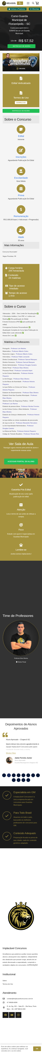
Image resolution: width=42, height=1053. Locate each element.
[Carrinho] (37, 3)
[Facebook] (6, 1015)
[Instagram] (18, 1015)
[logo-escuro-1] (9, 3)
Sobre (5, 980)
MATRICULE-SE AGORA (21, 46)
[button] (28, 3)
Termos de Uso (8, 984)
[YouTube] (12, 1015)
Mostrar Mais (11, 753)
